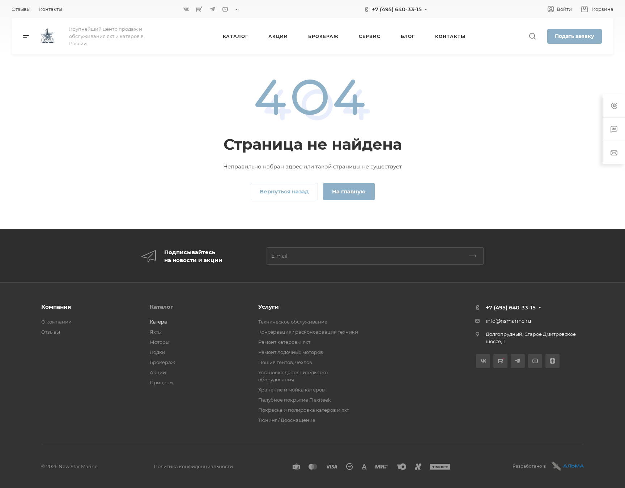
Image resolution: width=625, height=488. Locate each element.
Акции (158, 372)
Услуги (268, 306)
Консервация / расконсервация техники (308, 332)
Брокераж (162, 362)
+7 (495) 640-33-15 (397, 9)
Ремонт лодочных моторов (290, 352)
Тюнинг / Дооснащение (286, 420)
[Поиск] (532, 36)
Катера (158, 322)
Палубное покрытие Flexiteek (294, 400)
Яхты (156, 332)
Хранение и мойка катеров (291, 390)
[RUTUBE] (199, 9)
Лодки (157, 352)
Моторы (159, 342)
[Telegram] (212, 9)
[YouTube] (225, 9)
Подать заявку (574, 36)
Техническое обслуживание (292, 322)
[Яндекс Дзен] (552, 361)
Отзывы (50, 332)
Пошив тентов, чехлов (285, 362)
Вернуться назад (284, 191)
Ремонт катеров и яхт (284, 342)
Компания (56, 306)
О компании (56, 322)
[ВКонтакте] (186, 9)
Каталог (161, 306)
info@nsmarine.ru (508, 321)
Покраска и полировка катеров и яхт (303, 410)
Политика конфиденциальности (193, 466)
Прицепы (161, 382)
